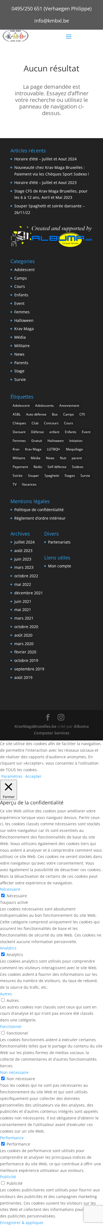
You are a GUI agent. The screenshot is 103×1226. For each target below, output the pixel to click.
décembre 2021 (28, 592)
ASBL (17, 414)
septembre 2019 (29, 668)
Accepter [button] (33, 776)
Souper (33, 475)
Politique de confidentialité (39, 509)
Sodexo (77, 466)
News (19, 354)
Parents (21, 362)
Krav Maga (24, 328)
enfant (54, 432)
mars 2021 (24, 618)
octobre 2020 (26, 626)
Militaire (22, 345)
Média (20, 337)
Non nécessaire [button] (14, 1072)
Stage (19, 371)
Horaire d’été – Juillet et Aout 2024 (45, 158)
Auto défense (36, 414)
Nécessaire (17, 895)
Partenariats (59, 542)
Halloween (24, 320)
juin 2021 (22, 601)
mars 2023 (24, 567)
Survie (20, 379)
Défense (37, 432)
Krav (16, 449)
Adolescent (24, 269)
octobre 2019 (26, 660)
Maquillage (74, 449)
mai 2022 (22, 584)
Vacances (29, 484)
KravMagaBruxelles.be (35, 726)
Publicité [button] (8, 1176)
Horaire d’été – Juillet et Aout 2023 (45, 182)
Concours (51, 423)
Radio (38, 466)
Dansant (19, 432)
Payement (20, 466)
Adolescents (44, 405)
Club (35, 423)
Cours (19, 286)
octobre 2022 (26, 575)
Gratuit (36, 440)
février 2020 (25, 651)
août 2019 (23, 677)
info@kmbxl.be (51, 20)
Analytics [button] (8, 948)
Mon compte (59, 566)
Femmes (22, 311)
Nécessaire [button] (10, 889)
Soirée (18, 475)
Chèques (19, 423)
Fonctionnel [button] (10, 1026)
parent (77, 458)
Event (19, 303)
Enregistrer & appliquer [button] (22, 1222)
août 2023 (23, 550)
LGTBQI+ (53, 449)
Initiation (75, 440)
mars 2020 (24, 643)
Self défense (57, 466)
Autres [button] (6, 993)
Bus (55, 414)
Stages (70, 475)
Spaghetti (51, 475)
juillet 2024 (24, 542)
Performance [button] (12, 1137)
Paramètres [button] (12, 776)
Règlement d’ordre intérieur (40, 518)
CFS (82, 414)
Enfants (21, 294)
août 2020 (23, 635)
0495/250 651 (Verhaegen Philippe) (51, 8)
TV (14, 484)
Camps (20, 278)
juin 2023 (22, 559)
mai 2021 (22, 609)
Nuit (63, 458)
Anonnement (69, 405)
